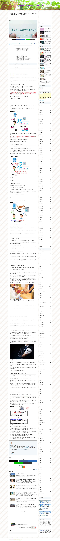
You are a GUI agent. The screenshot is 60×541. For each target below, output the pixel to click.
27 (40, 98)
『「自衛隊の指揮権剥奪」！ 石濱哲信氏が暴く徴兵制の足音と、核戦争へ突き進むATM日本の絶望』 (45, 512)
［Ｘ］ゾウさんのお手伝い (43, 508)
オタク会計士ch (26, 447)
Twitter (13, 452)
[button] (32, 39)
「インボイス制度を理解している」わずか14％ (22, 49)
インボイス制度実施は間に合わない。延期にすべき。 (22, 48)
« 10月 (40, 100)
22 (43, 97)
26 (50, 97)
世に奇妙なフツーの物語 (43, 530)
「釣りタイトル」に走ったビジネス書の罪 (23, 449)
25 (48, 97)
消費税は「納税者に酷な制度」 (21, 51)
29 (43, 98)
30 (45, 98)
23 (45, 97)
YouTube (13, 453)
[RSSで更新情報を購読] (24, 467)
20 (40, 97)
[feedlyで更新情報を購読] (22, 467)
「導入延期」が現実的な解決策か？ (21, 60)
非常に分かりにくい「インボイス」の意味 (22, 50)
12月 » (43, 100)
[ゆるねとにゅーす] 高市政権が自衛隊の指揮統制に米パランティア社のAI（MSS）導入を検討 (45, 501)
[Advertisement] (23, 17)
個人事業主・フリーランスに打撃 (21, 57)
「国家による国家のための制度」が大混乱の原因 (23, 59)
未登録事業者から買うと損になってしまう (22, 56)
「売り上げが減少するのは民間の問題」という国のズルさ (24, 58)
